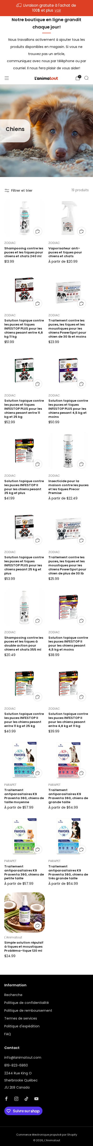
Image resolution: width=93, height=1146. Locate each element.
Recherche (13, 994)
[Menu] (6, 78)
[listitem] (46, 8)
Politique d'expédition (22, 1026)
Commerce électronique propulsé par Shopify (46, 1135)
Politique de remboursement (28, 1010)
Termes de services (20, 1018)
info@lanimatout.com (22, 1057)
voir (58, 10)
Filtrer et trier (21, 190)
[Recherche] (86, 77)
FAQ (7, 1034)
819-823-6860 (16, 1065)
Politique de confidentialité (26, 1002)
